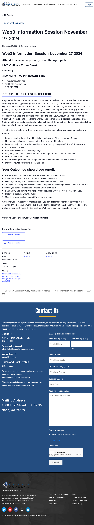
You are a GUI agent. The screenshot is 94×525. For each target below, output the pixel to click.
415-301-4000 (7, 366)
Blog (74, 494)
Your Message (59, 391)
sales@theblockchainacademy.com (16, 377)
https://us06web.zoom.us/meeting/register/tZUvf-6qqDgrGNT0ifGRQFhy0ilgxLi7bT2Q (11, 277)
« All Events (7, 15)
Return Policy (77, 504)
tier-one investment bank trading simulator (57, 159)
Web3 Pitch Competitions (16, 156)
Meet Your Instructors (57, 497)
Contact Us (53, 504)
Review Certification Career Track (17, 229)
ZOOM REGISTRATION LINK (26, 94)
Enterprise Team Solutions (59, 494)
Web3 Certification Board (45, 178)
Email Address (59, 367)
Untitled (27, 256)
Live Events (37, 4)
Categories (26, 4)
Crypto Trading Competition (17, 159)
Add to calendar (14, 235)
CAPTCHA (53, 446)
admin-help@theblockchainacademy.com (18, 349)
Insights (65, 4)
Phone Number (55, 355)
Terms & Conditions (79, 501)
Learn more (72, 208)
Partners (73, 4)
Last (72, 349)
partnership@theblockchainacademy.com (18, 385)
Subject (56, 379)
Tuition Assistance (79, 497)
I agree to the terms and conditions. (63, 434)
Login (89, 5)
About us (52, 501)
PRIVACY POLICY (55, 440)
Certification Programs (52, 4)
